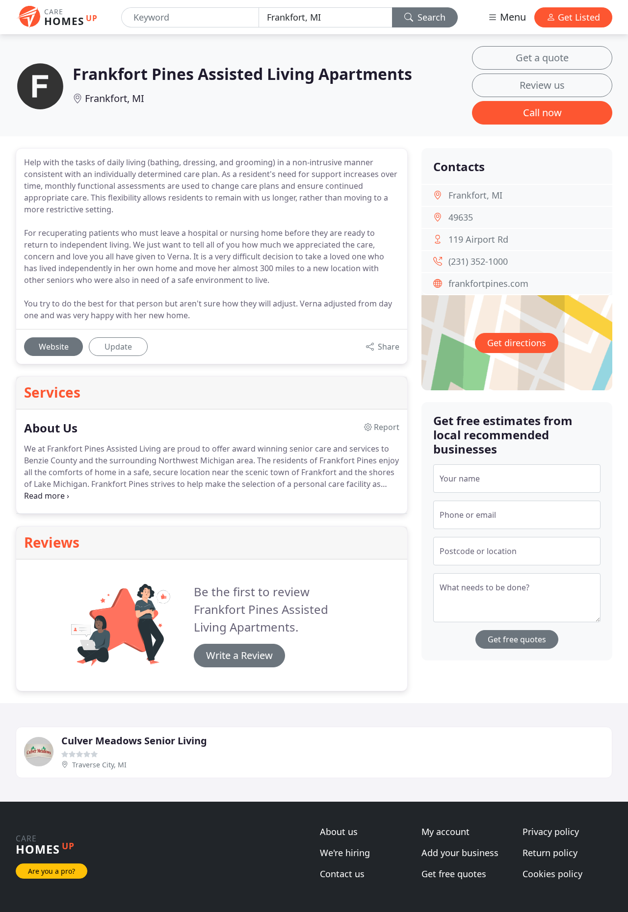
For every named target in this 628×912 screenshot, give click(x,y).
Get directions (516, 343)
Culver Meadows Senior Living (134, 740)
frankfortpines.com (488, 283)
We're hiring (345, 853)
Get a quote (542, 57)
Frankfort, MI (114, 98)
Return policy (550, 853)
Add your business (459, 853)
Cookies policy (552, 874)
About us (339, 831)
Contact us (342, 874)
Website (54, 346)
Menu (511, 17)
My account (445, 831)
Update (118, 346)
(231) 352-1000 (478, 261)
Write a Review (239, 655)
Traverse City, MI (99, 764)
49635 (460, 217)
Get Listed (577, 17)
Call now (542, 112)
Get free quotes (517, 639)
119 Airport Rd (478, 239)
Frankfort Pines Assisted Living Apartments (242, 73)
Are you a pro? (51, 871)
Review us (542, 85)
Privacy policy (551, 831)
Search (430, 17)
